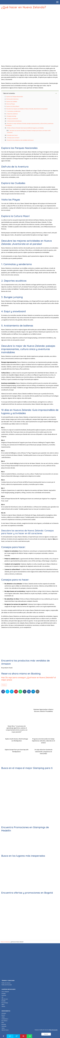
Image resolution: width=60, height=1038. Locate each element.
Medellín (3, 1001)
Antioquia (4, 1013)
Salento (3, 1006)
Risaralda (4, 1024)
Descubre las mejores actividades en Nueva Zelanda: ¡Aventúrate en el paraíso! (27, 109)
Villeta (3, 1004)
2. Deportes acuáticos (12, 113)
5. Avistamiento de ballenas (14, 121)
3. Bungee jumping (11, 116)
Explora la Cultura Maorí (12, 106)
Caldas (3, 1017)
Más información (53, 1030)
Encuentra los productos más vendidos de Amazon (20, 140)
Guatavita (4, 995)
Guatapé (4, 993)
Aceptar (46, 1034)
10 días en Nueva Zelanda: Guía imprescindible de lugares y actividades (25, 128)
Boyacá (3, 1015)
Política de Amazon (6, 983)
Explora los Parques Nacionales (14, 96)
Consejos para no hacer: (13, 137)
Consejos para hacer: (12, 135)
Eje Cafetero (4, 1020)
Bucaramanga (5, 1002)
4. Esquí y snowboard (12, 118)
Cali (2, 997)
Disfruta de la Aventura (12, 99)
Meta (3, 1022)
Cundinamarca (5, 1019)
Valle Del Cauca (5, 1030)
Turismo (4, 685)
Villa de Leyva (5, 999)
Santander (4, 1026)
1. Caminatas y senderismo (13, 111)
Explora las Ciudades (11, 101)
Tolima (3, 1028)
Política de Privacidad (7, 984)
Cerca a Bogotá (5, 991)
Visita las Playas (10, 104)
